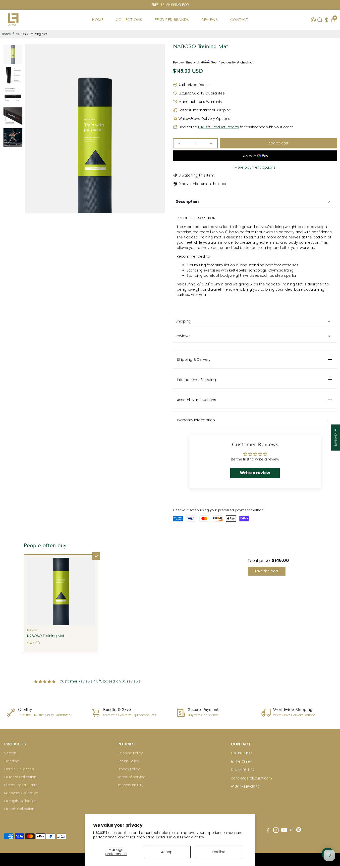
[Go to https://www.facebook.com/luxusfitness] (268, 830)
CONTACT (239, 20)
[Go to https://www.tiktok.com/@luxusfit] (291, 830)
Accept (167, 851)
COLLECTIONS (129, 20)
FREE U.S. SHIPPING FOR (170, 4)
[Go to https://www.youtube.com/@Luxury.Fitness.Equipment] (284, 830)
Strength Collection (20, 801)
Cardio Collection (19, 769)
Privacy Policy (192, 837)
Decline (218, 851)
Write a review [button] (255, 473)
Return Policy (128, 761)
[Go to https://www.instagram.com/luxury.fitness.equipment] (276, 830)
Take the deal (267, 571)
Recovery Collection (21, 793)
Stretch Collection (19, 809)
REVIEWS (209, 20)
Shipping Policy (130, 753)
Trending (11, 761)
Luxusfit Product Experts (218, 127)
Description (187, 201)
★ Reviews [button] (335, 437)
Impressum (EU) (130, 785)
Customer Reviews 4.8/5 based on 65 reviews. (100, 681)
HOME (97, 20)
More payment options (255, 167)
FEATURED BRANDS (172, 20)
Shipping (183, 321)
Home (6, 34)
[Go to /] (13, 27)
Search (10, 753)
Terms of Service (131, 777)
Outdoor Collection (20, 777)
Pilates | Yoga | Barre (21, 785)
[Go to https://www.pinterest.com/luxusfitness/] (298, 830)
